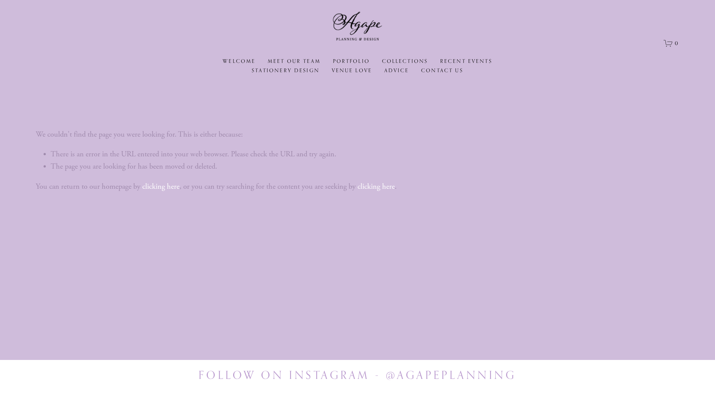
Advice (396, 70)
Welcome (239, 61)
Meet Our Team (294, 61)
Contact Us (442, 70)
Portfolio (351, 61)
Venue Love (352, 70)
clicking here (160, 186)
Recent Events (466, 61)
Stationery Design (286, 70)
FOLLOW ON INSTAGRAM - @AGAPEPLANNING (357, 375)
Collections (405, 61)
